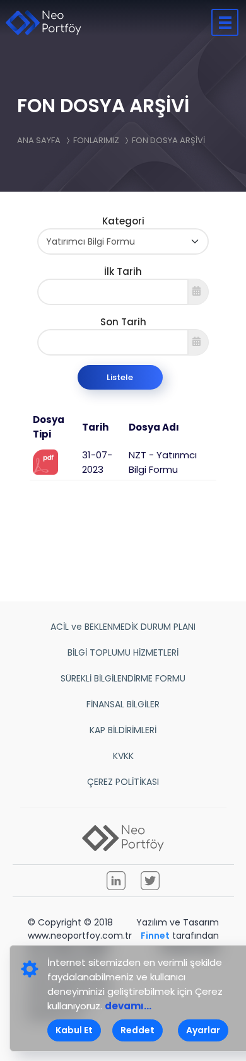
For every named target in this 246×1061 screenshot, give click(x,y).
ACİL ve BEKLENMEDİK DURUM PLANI (123, 626)
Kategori (123, 221)
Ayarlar (203, 1030)
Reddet (137, 1030)
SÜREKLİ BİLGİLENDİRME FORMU (123, 678)
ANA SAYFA (39, 140)
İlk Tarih (123, 271)
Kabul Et (74, 1030)
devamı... (128, 1005)
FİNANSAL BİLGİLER (123, 704)
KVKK (123, 756)
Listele (120, 377)
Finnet (155, 935)
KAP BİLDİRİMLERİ (123, 730)
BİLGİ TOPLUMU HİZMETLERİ (123, 652)
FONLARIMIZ (96, 140)
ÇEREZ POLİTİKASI (123, 781)
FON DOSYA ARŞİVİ (168, 140)
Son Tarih (123, 321)
